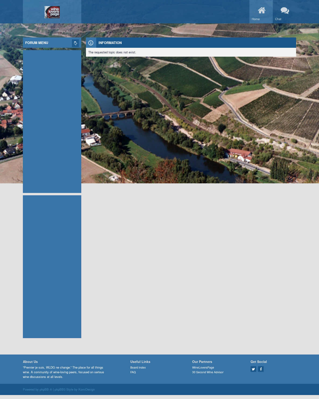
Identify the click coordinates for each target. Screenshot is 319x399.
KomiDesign (86, 389)
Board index (138, 367)
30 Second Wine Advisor (207, 372)
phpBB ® (46, 389)
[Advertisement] (52, 120)
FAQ (133, 372)
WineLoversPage (203, 367)
